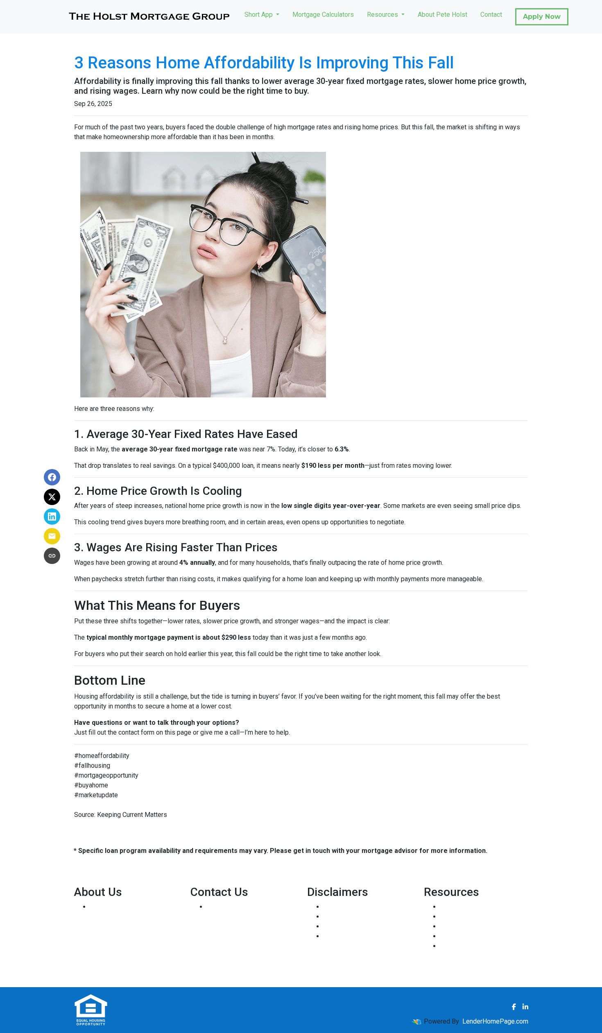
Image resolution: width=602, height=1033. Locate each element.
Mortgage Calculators (323, 14)
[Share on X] (52, 497)
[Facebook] (514, 1007)
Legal (331, 907)
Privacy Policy (344, 916)
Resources (383, 14)
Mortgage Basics (464, 926)
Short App (259, 14)
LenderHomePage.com (495, 1021)
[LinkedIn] (525, 1007)
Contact (491, 14)
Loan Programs (462, 907)
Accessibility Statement (358, 926)
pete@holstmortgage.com (244, 936)
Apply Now (542, 16)
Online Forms (459, 936)
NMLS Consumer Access (126, 966)
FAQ (446, 946)
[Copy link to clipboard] (52, 556)
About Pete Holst (442, 14)
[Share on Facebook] (52, 477)
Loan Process (460, 916)
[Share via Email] (52, 536)
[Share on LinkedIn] (52, 516)
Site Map (336, 936)
